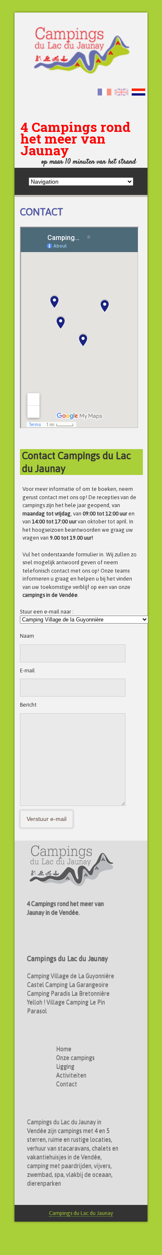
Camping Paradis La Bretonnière (68, 993)
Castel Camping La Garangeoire (67, 985)
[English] (122, 91)
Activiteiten (71, 1075)
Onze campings (75, 1058)
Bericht (28, 705)
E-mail (27, 670)
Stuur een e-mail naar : (47, 612)
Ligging (65, 1066)
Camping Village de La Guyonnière (70, 976)
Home (63, 1049)
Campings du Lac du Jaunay (81, 1213)
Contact (66, 1084)
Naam (27, 636)
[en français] (105, 91)
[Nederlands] (139, 91)
